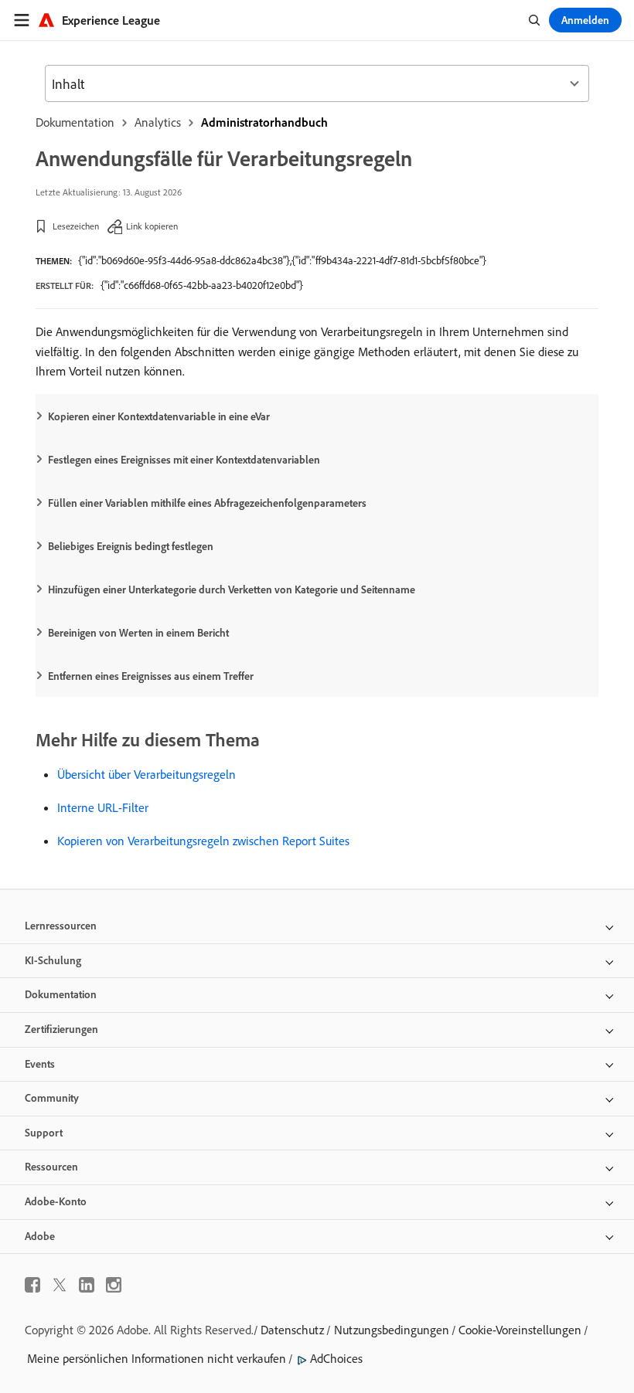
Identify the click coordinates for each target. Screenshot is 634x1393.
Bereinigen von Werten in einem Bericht (138, 633)
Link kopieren (152, 226)
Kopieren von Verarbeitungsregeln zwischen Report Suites (203, 840)
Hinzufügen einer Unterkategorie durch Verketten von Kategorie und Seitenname (231, 589)
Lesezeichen (76, 226)
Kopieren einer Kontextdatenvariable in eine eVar (159, 416)
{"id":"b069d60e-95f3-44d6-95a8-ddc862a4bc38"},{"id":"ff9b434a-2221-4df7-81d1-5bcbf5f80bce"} (282, 260)
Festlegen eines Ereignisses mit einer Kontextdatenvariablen (184, 460)
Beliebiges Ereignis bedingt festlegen (130, 546)
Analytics (158, 122)
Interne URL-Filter (102, 807)
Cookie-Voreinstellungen (519, 1329)
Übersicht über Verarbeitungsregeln (146, 774)
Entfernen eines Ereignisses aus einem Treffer (151, 676)
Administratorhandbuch (264, 122)
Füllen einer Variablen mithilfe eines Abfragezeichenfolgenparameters (207, 503)
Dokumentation (75, 122)
